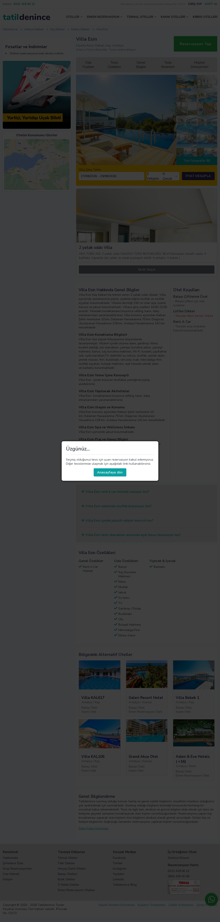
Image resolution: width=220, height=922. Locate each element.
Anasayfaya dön (110, 472)
